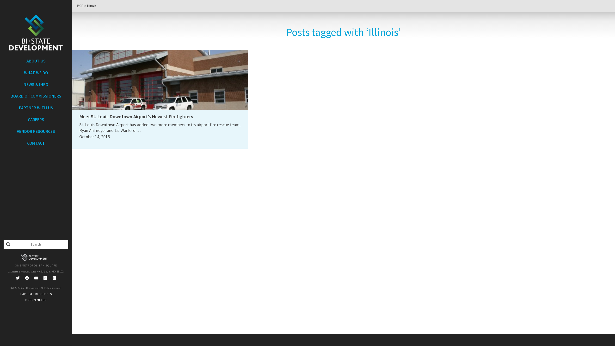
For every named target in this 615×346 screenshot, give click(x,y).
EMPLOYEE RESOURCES (36, 294)
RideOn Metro (36, 300)
